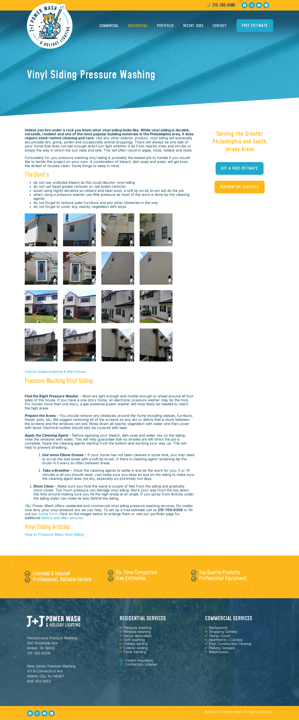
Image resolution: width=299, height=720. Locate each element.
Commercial (109, 26)
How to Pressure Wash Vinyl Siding (54, 534)
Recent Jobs (193, 26)
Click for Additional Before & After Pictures (55, 371)
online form (48, 514)
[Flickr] (266, 5)
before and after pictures (62, 518)
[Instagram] (252, 5)
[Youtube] (259, 5)
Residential (138, 26)
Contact (220, 26)
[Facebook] (244, 5)
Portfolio (165, 26)
